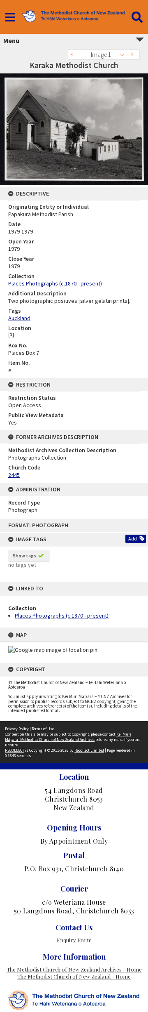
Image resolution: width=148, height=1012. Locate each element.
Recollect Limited (89, 750)
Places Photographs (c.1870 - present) (62, 615)
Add (132, 538)
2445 (14, 475)
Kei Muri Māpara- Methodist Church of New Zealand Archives (68, 736)
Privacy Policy (17, 728)
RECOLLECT (14, 750)
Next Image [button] (133, 54)
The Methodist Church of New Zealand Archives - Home (74, 969)
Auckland (19, 318)
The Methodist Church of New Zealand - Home (74, 976)
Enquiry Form (74, 940)
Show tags (24, 555)
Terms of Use (43, 728)
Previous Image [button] (74, 54)
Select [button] (124, 54)
